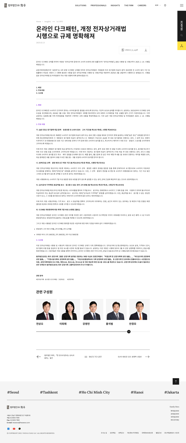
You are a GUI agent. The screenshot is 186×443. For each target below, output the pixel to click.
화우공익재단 (175, 420)
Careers (142, 5)
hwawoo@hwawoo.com (21, 423)
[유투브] (14, 428)
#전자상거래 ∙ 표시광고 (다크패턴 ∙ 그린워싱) (50, 279)
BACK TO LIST (95, 356)
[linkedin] (8, 428)
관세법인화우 (175, 414)
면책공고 (121, 433)
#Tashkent (49, 392)
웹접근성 (158, 433)
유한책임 (112, 433)
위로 (176, 381)
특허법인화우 (175, 411)
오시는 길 (104, 433)
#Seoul (13, 392)
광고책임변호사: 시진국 (171, 433)
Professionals (98, 5)
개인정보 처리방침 (133, 433)
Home (38, 21)
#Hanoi (137, 392)
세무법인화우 (175, 417)
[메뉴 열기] (181, 5)
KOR (156, 5)
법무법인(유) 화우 (15, 5)
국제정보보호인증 (147, 433)
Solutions (80, 5)
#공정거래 (70, 279)
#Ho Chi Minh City (94, 392)
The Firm (128, 5)
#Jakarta (171, 392)
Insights (115, 5)
